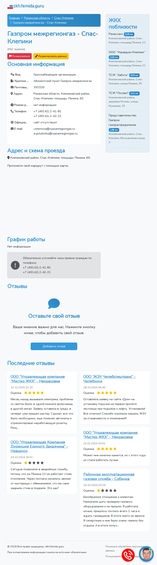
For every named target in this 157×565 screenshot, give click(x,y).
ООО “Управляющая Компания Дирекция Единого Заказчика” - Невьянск (39, 446)
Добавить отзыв (54, 346)
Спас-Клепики (64, 18)
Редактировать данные (52, 56)
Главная (14, 18)
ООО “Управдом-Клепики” (127, 52)
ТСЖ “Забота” (118, 75)
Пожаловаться (20, 56)
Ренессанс (116, 34)
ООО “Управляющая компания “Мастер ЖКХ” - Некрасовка (38, 379)
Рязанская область (37, 18)
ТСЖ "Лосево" (118, 93)
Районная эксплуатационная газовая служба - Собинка (109, 476)
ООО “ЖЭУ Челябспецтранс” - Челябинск (109, 379)
